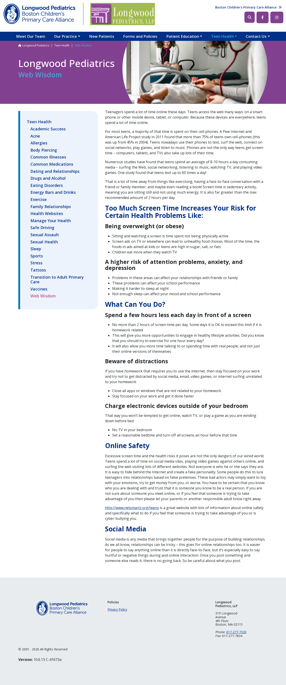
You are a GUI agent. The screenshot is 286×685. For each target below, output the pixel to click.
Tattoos (38, 270)
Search (249, 17)
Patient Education (182, 36)
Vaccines (38, 289)
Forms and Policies (140, 36)
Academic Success (48, 129)
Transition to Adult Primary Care (57, 280)
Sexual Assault (44, 234)
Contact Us (256, 36)
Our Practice (65, 36)
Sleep (35, 248)
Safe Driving (42, 227)
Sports (36, 256)
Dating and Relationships (55, 171)
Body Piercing (43, 150)
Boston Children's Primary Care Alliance (246, 7)
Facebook (263, 17)
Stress (36, 263)
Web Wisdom (43, 296)
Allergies (38, 143)
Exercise (38, 199)
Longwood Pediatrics (35, 45)
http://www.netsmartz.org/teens (132, 507)
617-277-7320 (236, 632)
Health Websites (46, 213)
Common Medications (51, 164)
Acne (35, 136)
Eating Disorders (46, 185)
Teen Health (222, 36)
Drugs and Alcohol (48, 178)
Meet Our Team (30, 36)
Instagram (276, 17)
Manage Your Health (50, 220)
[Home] (39, 14)
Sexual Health (44, 242)
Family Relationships (50, 206)
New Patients (101, 36)
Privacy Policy (117, 609)
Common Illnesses (48, 157)
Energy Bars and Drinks (53, 192)
